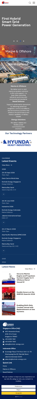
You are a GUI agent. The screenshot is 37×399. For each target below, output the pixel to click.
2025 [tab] (4, 259)
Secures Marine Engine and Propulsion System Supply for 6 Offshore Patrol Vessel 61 (26, 278)
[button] (34, 3)
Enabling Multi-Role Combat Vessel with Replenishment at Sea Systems (26, 308)
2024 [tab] (4, 262)
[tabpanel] (18, 214)
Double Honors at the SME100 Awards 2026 (26, 293)
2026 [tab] (4, 169)
